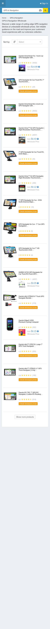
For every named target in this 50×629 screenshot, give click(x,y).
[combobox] (29, 42)
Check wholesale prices (28, 91)
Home (4, 18)
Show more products (25, 417)
